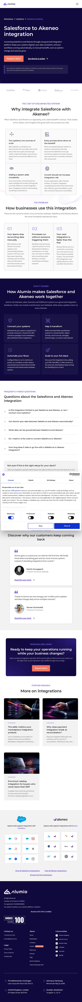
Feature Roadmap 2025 (37, 965)
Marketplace (33, 939)
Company (33, 943)
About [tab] (71, 480)
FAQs (31, 957)
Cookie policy (8, 956)
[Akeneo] (60, 820)
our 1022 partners (14, 490)
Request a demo (14, 58)
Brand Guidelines (35, 961)
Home (31, 935)
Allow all (67, 526)
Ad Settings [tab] (51, 480)
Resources (33, 950)
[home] (10, 4)
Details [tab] (30, 480)
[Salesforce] (22, 820)
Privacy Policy (8, 949)
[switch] (31, 517)
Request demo (41, 668)
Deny (40, 526)
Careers (36, 946)
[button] (77, 4)
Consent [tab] (11, 480)
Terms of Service (9, 953)
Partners (32, 954)
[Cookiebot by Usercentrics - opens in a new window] (71, 474)
